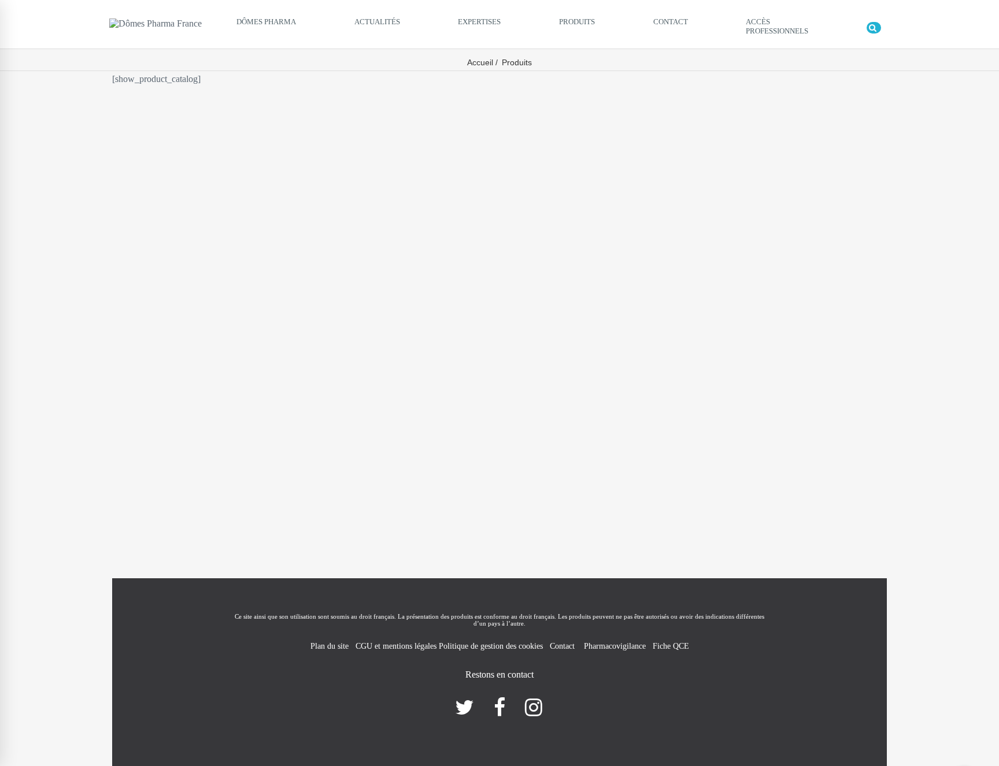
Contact (563, 646)
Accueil (480, 62)
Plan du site (329, 646)
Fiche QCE (671, 646)
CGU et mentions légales (397, 646)
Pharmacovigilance (615, 646)
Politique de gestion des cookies (491, 646)
